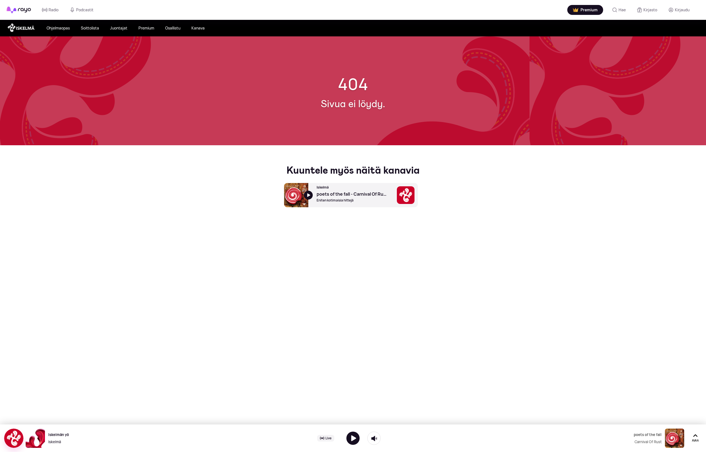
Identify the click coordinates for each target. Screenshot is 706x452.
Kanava (198, 28)
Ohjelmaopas (58, 28)
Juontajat (118, 28)
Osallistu (172, 28)
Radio (53, 9)
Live (328, 438)
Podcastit (84, 9)
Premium (146, 28)
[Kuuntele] (353, 438)
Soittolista (90, 28)
